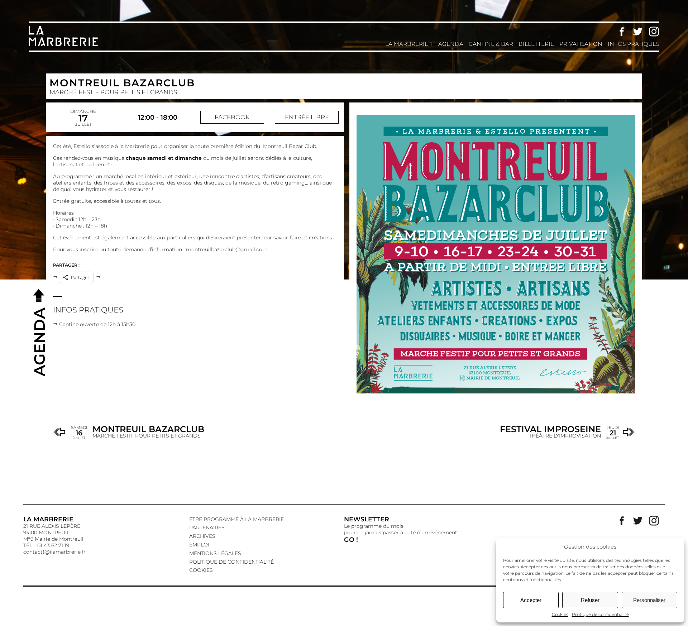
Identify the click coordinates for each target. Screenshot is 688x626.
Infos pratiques (633, 43)
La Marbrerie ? (409, 43)
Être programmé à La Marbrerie (236, 519)
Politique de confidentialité (600, 614)
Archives (202, 536)
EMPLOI (199, 544)
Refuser (590, 600)
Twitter (637, 31)
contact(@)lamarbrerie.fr (54, 552)
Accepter (530, 600)
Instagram (654, 31)
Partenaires (207, 527)
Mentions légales (215, 553)
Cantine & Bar (491, 43)
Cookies (560, 614)
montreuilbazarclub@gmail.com (227, 249)
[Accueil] (64, 45)
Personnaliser (649, 600)
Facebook (621, 31)
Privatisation (580, 43)
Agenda (450, 43)
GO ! (351, 539)
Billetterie (536, 43)
